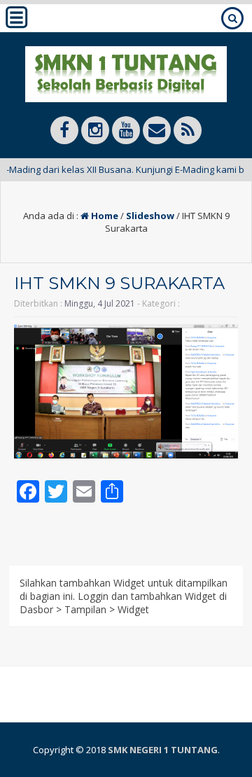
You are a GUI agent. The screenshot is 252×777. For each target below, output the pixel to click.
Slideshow (150, 215)
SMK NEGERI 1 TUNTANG (163, 749)
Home (103, 215)
